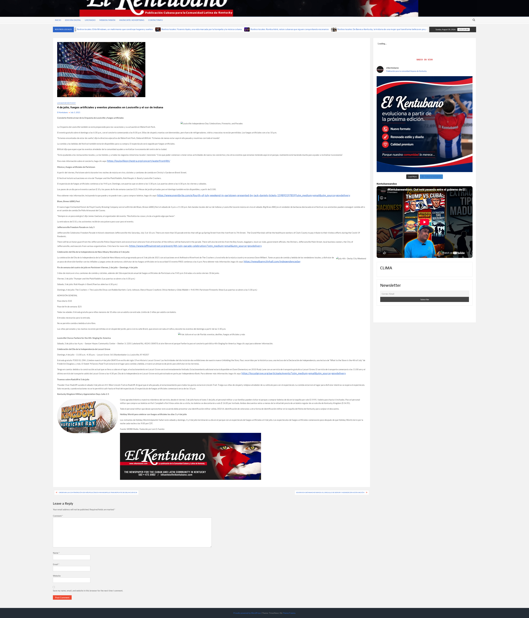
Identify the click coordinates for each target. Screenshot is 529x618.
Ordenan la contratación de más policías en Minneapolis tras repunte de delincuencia (98, 492)
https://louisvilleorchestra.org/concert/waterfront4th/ (138, 160)
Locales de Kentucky (66, 103)
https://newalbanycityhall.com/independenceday (272, 261)
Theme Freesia (289, 613)
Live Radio (90, 20)
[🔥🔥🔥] (425, 124)
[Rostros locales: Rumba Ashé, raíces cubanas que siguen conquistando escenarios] (198, 29)
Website (57, 575)
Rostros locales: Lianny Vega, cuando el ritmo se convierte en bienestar (425, 29)
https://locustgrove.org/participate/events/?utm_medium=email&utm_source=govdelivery (293, 373)
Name (56, 553)
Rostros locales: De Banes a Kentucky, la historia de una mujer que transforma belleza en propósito (335, 29)
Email (56, 564)
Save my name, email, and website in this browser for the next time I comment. (88, 590)
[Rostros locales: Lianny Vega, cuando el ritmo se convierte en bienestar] (388, 29)
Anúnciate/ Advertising (131, 20)
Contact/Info (155, 20)
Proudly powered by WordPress (247, 613)
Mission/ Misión (107, 20)
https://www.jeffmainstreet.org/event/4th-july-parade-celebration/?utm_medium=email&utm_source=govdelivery (195, 245)
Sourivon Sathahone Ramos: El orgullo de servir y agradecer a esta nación (330, 492)
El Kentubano (62, 112)
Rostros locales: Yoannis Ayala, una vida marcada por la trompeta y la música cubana (152, 29)
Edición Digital (73, 20)
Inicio (58, 20)
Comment (58, 516)
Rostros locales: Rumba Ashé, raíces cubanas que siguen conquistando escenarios (240, 29)
